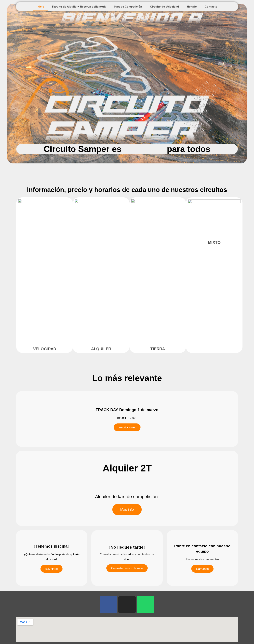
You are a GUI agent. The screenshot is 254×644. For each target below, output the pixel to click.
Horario (192, 6)
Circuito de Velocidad (164, 6)
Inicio (40, 6)
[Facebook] (108, 604)
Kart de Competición (128, 6)
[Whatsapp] (145, 604)
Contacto (211, 6)
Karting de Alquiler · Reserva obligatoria (79, 6)
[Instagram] (127, 604)
